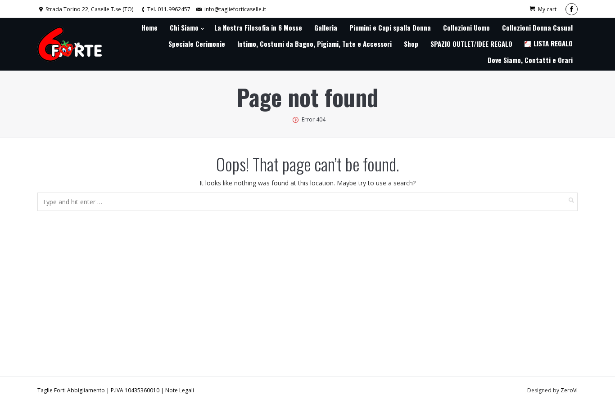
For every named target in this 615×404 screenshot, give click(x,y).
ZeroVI (569, 390)
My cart (547, 9)
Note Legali (179, 390)
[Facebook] (571, 9)
